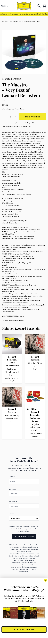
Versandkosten (20, 109)
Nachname (13, 501)
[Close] (45, 580)
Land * (11, 514)
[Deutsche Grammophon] (24, 6)
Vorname (12, 489)
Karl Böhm (31, 409)
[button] (24, 321)
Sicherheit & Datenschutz (30, 556)
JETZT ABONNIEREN (24, 536)
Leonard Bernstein (11, 78)
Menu (3, 6)
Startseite (5, 21)
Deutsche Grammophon (22, 529)
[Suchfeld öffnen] (39, 6)
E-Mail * (12, 477)
